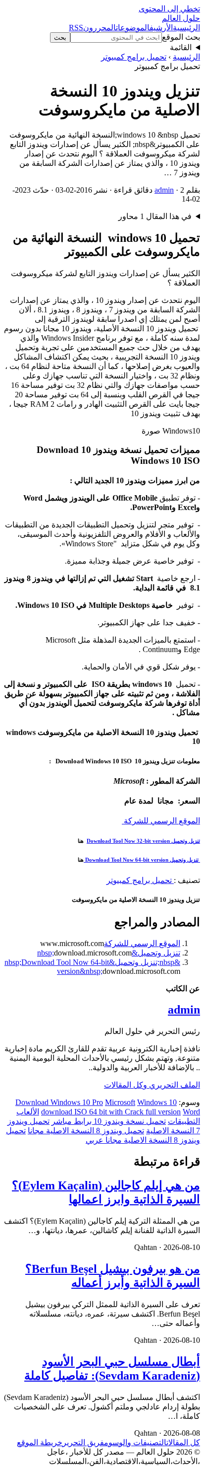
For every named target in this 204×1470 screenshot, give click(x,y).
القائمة (181, 47)
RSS (76, 27)
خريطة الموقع (39, 1442)
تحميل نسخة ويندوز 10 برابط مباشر (108, 1121)
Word (191, 1111)
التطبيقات (184, 1121)
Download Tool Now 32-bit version (128, 841)
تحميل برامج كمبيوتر (133, 57)
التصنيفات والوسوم (135, 1442)
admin (164, 190)
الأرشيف (161, 27)
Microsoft (120, 1102)
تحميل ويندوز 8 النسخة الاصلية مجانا (86, 1130)
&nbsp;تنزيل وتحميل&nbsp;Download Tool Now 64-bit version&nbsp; (92, 966)
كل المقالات (183, 1442)
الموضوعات (133, 27)
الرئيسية (186, 27)
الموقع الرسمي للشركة (161, 820)
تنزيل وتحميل (185, 841)
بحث (60, 37)
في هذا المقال (155, 216)
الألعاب (27, 1111)
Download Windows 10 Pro (59, 1102)
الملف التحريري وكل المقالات (152, 1085)
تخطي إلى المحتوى (169, 8)
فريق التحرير (83, 1442)
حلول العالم (181, 18)
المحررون (99, 27)
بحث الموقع (181, 37)
